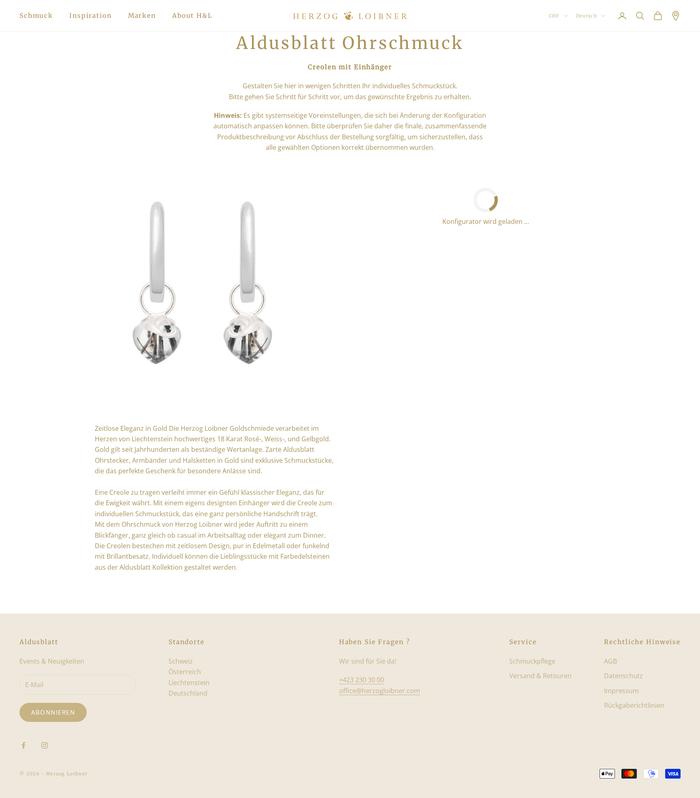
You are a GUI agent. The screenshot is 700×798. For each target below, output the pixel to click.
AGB (610, 661)
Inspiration (90, 15)
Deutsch (586, 16)
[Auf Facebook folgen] (23, 745)
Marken (142, 15)
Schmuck (36, 15)
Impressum (621, 690)
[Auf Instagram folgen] (45, 745)
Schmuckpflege (532, 661)
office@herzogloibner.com (379, 690)
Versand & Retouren (540, 675)
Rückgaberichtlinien (634, 705)
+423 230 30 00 (361, 679)
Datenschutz (623, 675)
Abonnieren (53, 712)
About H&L (192, 15)
